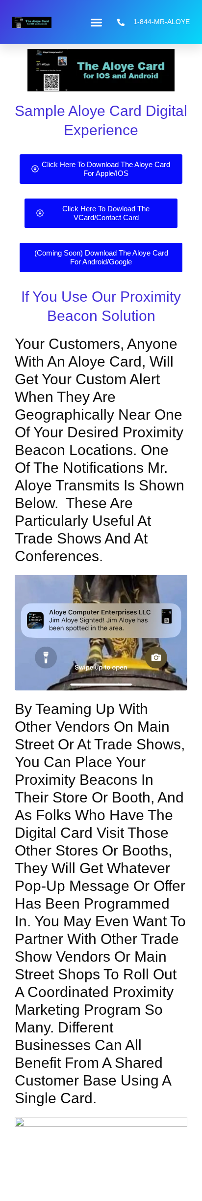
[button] (96, 22)
